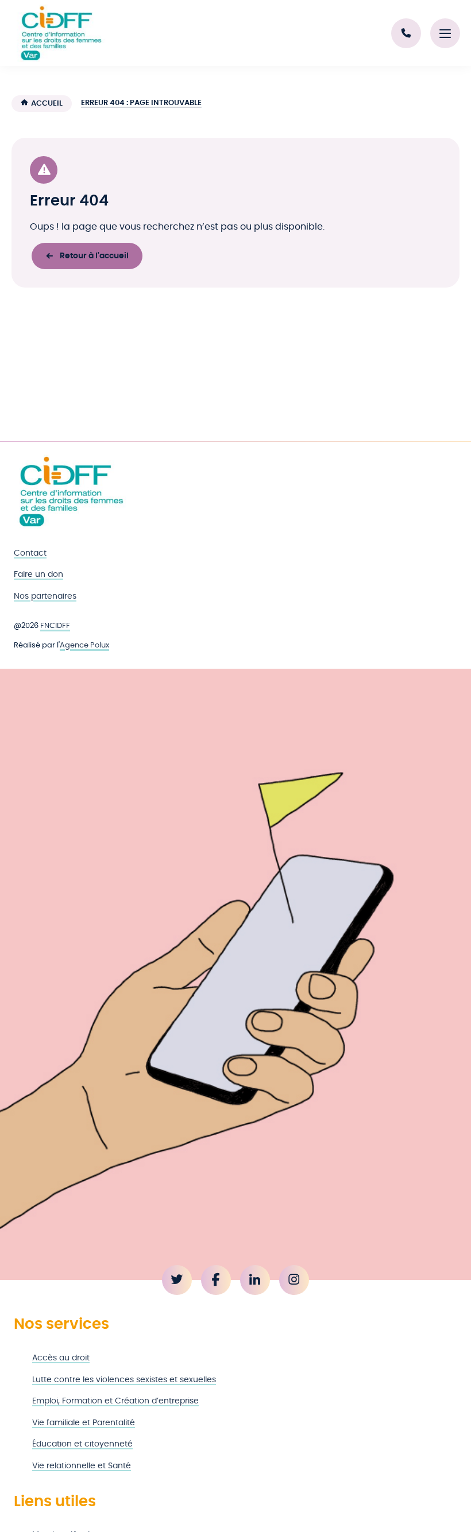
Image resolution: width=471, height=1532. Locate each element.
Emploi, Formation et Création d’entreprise (115, 1401)
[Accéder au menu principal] (445, 33)
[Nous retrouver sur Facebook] (216, 1280)
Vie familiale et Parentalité (83, 1422)
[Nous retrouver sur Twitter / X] (177, 1280)
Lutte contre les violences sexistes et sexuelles (124, 1379)
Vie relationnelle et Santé (81, 1465)
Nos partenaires (45, 596)
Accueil (47, 103)
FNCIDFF (55, 626)
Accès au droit (61, 1357)
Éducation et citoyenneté (82, 1444)
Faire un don (38, 574)
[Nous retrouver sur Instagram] (294, 1280)
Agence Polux (84, 645)
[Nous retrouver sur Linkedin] (255, 1280)
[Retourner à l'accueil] (71, 492)
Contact (30, 553)
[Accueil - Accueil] (61, 33)
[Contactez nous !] (406, 33)
